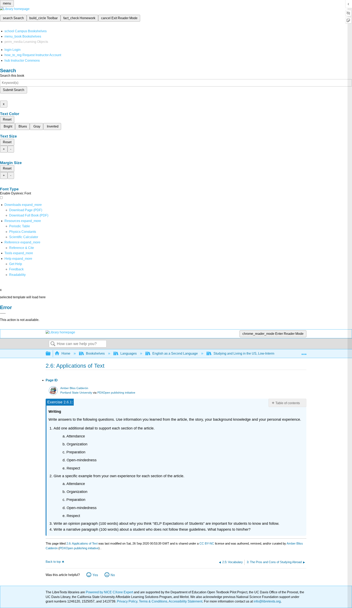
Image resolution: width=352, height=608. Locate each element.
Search (53, 344)
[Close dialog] (3, 313)
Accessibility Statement (185, 601)
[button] (16, 269)
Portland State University (76, 392)
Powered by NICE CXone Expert (110, 592)
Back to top (53, 561)
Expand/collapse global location (303, 352)
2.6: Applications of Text (82, 543)
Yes (95, 575)
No (113, 575)
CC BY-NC (207, 543)
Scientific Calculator (23, 237)
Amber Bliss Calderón (74, 388)
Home (66, 353)
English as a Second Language (175, 353)
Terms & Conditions (153, 601)
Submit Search (13, 90)
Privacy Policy (127, 601)
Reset (7, 119)
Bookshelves (95, 353)
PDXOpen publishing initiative (116, 392)
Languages (129, 353)
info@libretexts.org (267, 601)
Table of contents (287, 403)
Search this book (12, 75)
